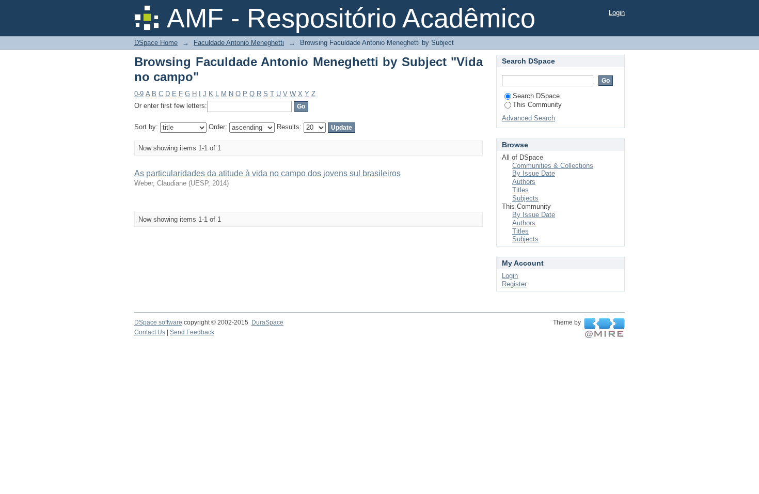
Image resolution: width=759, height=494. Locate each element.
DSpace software (158, 322)
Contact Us (149, 332)
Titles (520, 190)
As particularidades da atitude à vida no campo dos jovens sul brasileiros (267, 173)
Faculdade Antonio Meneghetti (239, 43)
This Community (537, 105)
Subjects (525, 198)
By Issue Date (533, 173)
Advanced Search (528, 118)
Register (514, 284)
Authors (523, 182)
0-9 (139, 94)
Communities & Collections (552, 165)
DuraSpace (267, 322)
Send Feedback (192, 332)
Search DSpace (536, 96)
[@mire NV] (604, 328)
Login (617, 13)
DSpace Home (156, 43)
